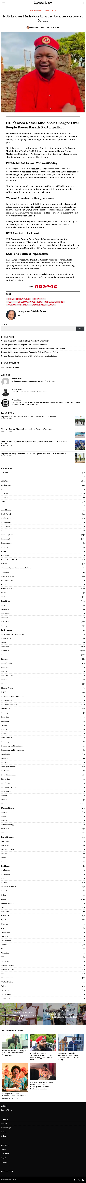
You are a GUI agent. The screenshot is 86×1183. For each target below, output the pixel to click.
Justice (4, 725)
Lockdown (5, 771)
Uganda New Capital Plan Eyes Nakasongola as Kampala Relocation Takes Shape (33, 348)
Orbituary (5, 833)
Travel (3, 949)
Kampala (4, 729)
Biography (5, 526)
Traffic (4, 945)
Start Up (4, 924)
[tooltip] (36, 286)
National (4, 804)
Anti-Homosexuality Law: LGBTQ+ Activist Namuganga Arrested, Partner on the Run (41, 1085)
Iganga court (38, 299)
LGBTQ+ (4, 758)
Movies (4, 800)
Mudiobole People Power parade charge (25, 302)
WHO (3, 986)
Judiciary (5, 721)
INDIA (3, 692)
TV (2, 957)
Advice (4, 477)
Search (4, 325)
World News (6, 994)
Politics (4, 853)
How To (4, 680)
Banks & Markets (8, 518)
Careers (4, 551)
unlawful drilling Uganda (43, 305)
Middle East (6, 783)
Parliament (5, 845)
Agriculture (6, 485)
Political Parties (7, 849)
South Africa (6, 916)
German (4, 667)
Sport (3, 920)
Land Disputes (7, 742)
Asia (3, 506)
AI (2, 489)
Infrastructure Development (12, 696)
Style (3, 928)
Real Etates (5, 870)
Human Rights (7, 688)
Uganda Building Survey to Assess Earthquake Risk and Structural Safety (29, 352)
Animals (4, 497)
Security (4, 899)
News (40, 10)
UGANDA (5, 961)
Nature (4, 812)
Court (3, 584)
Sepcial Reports (7, 903)
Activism (33, 10)
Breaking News (7, 535)
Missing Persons (7, 791)
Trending (5, 953)
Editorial (4, 617)
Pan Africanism (7, 837)
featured (4, 655)
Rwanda (4, 891)
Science (4, 895)
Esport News (6, 638)
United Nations (7, 982)
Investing (5, 717)
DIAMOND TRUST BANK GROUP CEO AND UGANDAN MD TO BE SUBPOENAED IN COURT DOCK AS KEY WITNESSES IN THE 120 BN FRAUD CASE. (46, 403)
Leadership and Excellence (12, 746)
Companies (5, 572)
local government (8, 767)
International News (9, 704)
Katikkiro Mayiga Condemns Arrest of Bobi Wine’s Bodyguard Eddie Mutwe (41, 1056)
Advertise (5, 1154)
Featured (5, 646)
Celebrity (5, 555)
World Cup (5, 990)
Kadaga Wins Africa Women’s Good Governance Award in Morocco (14, 1095)
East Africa (5, 601)
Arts (3, 502)
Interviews (5, 709)
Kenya (3, 733)
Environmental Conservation (12, 634)
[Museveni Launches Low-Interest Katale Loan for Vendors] (64, 1014)
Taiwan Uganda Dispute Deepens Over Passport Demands (24, 345)
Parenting (5, 841)
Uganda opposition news (18, 305)
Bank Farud (6, 514)
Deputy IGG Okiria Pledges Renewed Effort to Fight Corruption (14, 1053)
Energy (4, 626)
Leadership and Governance (12, 750)
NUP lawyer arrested (54, 302)
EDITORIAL (5, 613)
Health (4, 671)
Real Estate (5, 866)
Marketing (5, 779)
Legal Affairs (6, 754)
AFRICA (4, 481)
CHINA (4, 564)
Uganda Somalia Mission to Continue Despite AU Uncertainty (25, 341)
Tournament (6, 940)
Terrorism (5, 936)
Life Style (5, 762)
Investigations (7, 713)
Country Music (7, 580)
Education (5, 622)
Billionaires (6, 522)
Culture (4, 597)
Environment (6, 630)
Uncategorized (7, 978)
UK (2, 974)
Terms (3, 1149)
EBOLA (4, 605)
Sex (2, 907)
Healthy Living (7, 675)
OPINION (5, 829)
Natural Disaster (8, 808)
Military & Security (9, 787)
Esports (4, 642)
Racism (4, 862)
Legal (3, 1158)
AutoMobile (6, 510)
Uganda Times (17, 379)
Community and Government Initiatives (17, 568)
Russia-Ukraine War (9, 887)
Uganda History (7, 965)
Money (4, 795)
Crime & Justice (7, 588)
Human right (6, 684)
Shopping (5, 911)
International (6, 700)
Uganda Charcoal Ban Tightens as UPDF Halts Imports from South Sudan (29, 356)
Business (4, 547)
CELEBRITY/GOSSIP (9, 559)
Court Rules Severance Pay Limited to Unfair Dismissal (29, 392)
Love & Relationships (9, 775)
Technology (6, 932)
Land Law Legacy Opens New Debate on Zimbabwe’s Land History (33, 381)
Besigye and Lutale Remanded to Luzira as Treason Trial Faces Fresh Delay (69, 1056)
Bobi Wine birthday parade (19, 299)
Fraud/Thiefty (6, 663)
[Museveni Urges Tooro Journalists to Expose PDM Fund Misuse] (21, 1014)
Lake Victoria (6, 738)
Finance (4, 659)
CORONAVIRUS (7, 576)
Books (3, 531)
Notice (4, 820)
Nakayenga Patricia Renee (40, 27)
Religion (4, 878)
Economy (5, 609)
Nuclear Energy (7, 824)
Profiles (4, 858)
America (4, 493)
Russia (4, 882)
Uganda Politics (49, 10)
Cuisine (4, 593)
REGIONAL (5, 874)
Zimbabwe (5, 998)
